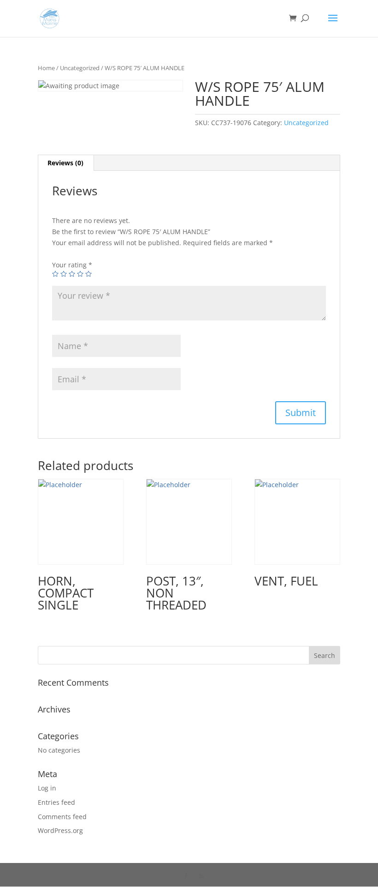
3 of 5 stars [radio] (72, 274)
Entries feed (56, 802)
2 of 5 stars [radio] (63, 274)
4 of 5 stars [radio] (80, 274)
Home (46, 68)
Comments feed (62, 816)
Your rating (72, 264)
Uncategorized (80, 68)
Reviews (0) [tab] (65, 162)
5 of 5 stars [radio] (88, 274)
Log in (47, 788)
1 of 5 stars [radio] (55, 274)
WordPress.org (60, 830)
